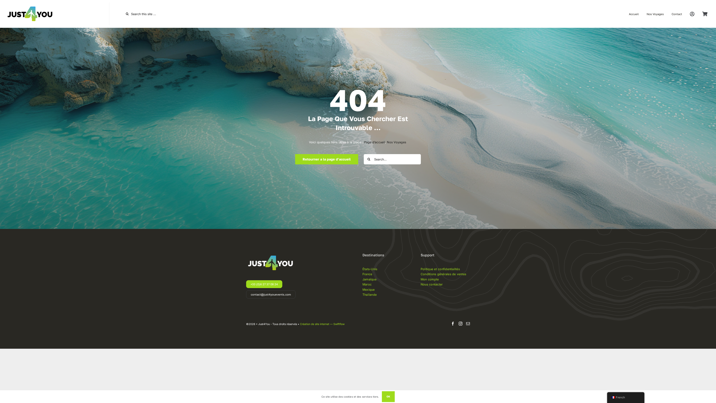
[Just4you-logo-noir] (31, 4)
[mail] (468, 324)
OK (388, 396)
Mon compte (430, 279)
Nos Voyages (397, 142)
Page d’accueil (374, 142)
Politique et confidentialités (440, 269)
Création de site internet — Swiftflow (322, 324)
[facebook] (453, 324)
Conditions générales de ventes (443, 274)
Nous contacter (432, 284)
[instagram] (460, 324)
